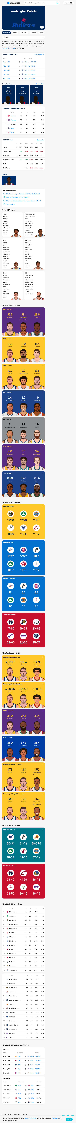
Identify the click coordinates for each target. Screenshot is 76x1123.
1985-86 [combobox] (6, 37)
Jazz (10, 1037)
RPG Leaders (7, 339)
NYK (32, 1090)
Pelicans (12, 1021)
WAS (32, 1102)
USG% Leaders (8, 711)
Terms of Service (31, 1118)
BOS (19, 1086)
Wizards (12, 970)
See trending (10, 204)
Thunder (12, 979)
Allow (69, 1119)
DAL (31, 1065)
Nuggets (12, 988)
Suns (10, 1004)
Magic (11, 941)
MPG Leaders (8, 738)
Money (10, 1114)
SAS (31, 1060)
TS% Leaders (8, 473)
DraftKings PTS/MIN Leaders (13, 794)
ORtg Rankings (8, 506)
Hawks (13, 116)
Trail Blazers (13, 1008)
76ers (11, 937)
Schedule (24, 33)
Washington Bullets (24, 11)
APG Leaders (7, 366)
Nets (12, 128)
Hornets (12, 945)
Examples (25, 1114)
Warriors (12, 1017)
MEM (32, 1056)
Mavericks (12, 1025)
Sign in (67, 3)
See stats (40, 140)
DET (19, 1073)
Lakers (11, 992)
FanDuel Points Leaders (11, 657)
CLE (19, 1069)
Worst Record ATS (9, 866)
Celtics (11, 916)
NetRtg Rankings (9, 578)
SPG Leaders (7, 392)
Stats (15, 33)
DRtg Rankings (8, 542)
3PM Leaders (7, 446)
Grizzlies (12, 1029)
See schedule (39, 55)
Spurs (11, 983)
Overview (6, 33)
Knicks (11, 920)
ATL (19, 1098)
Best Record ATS (9, 830)
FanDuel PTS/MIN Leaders (12, 764)
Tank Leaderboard (9, 615)
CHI (19, 1060)
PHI (25, 62)
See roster (39, 84)
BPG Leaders (7, 419)
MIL (19, 1102)
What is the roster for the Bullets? (17, 197)
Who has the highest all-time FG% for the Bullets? (23, 194)
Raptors (12, 928)
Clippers (12, 1012)
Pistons (13, 120)
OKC (31, 1073)
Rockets (12, 996)
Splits (41, 33)
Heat (11, 949)
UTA (31, 1069)
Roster (33, 33)
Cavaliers (12, 924)
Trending (17, 1114)
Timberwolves (13, 1000)
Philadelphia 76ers (8, 48)
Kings (11, 1033)
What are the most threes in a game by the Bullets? (23, 201)
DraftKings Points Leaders (12, 684)
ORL (32, 1098)
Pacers (11, 966)
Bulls (12, 132)
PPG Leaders (7, 309)
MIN (19, 1065)
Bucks (11, 953)
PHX (19, 1056)
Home (4, 1114)
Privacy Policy (56, 1118)
